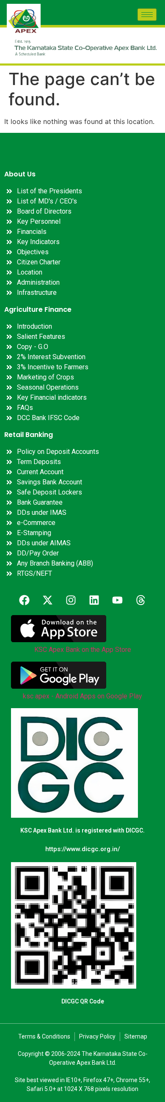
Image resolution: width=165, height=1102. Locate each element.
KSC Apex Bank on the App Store (82, 650)
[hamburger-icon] (147, 14)
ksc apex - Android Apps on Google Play (82, 696)
